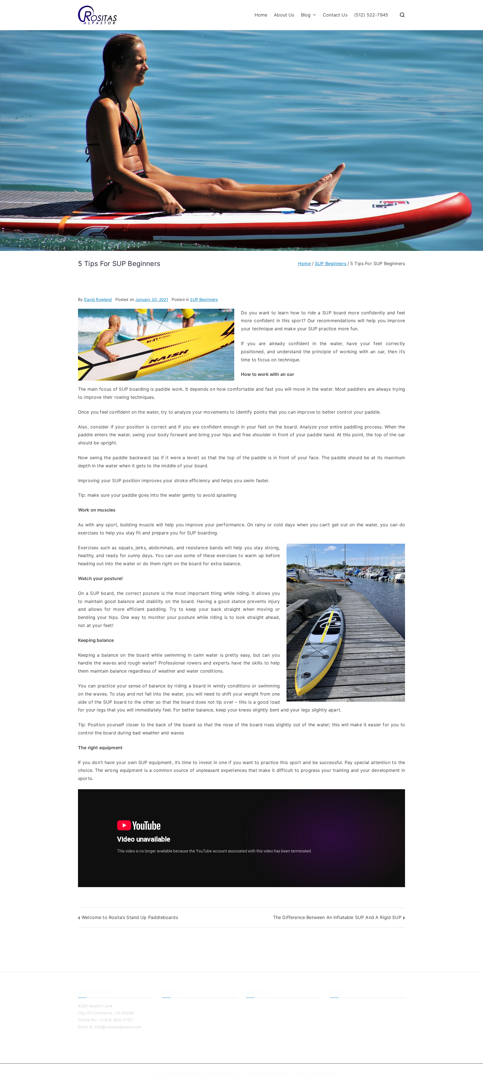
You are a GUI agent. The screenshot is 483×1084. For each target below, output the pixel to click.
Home (261, 15)
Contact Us (335, 15)
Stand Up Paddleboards (268, 1033)
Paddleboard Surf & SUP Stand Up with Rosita (225, 1073)
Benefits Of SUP (261, 1005)
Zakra (300, 1073)
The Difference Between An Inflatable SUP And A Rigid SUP (337, 917)
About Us (284, 15)
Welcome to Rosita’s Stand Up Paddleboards (130, 917)
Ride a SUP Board (262, 1024)
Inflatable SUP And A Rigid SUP (275, 1015)
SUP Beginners (204, 299)
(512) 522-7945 (371, 15)
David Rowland (98, 299)
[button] (313, 15)
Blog (306, 15)
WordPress (325, 1073)
